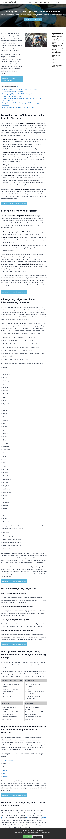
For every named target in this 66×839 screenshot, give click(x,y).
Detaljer (46, 833)
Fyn (41, 2)
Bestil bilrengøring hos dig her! (33, 19)
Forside (29, 2)
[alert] (33, 833)
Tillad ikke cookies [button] (37, 836)
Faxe (4, 773)
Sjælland (46, 2)
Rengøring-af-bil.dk (9, 2)
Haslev (5, 777)
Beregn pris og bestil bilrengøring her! (8, 79)
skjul (18, 86)
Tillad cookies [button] (27, 836)
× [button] (64, 829)
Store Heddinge (8, 760)
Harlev (5, 770)
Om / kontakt (55, 2)
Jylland (35, 2)
